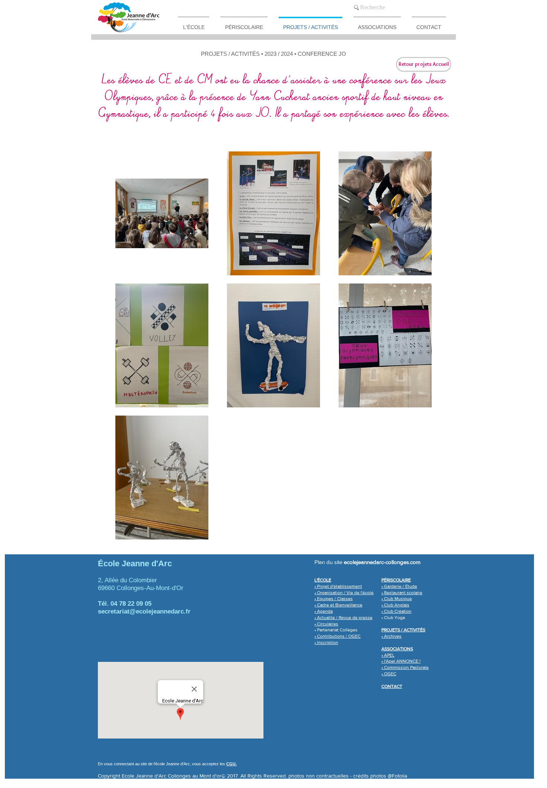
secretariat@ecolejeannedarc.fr (144, 611)
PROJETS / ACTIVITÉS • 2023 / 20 (244, 54)
